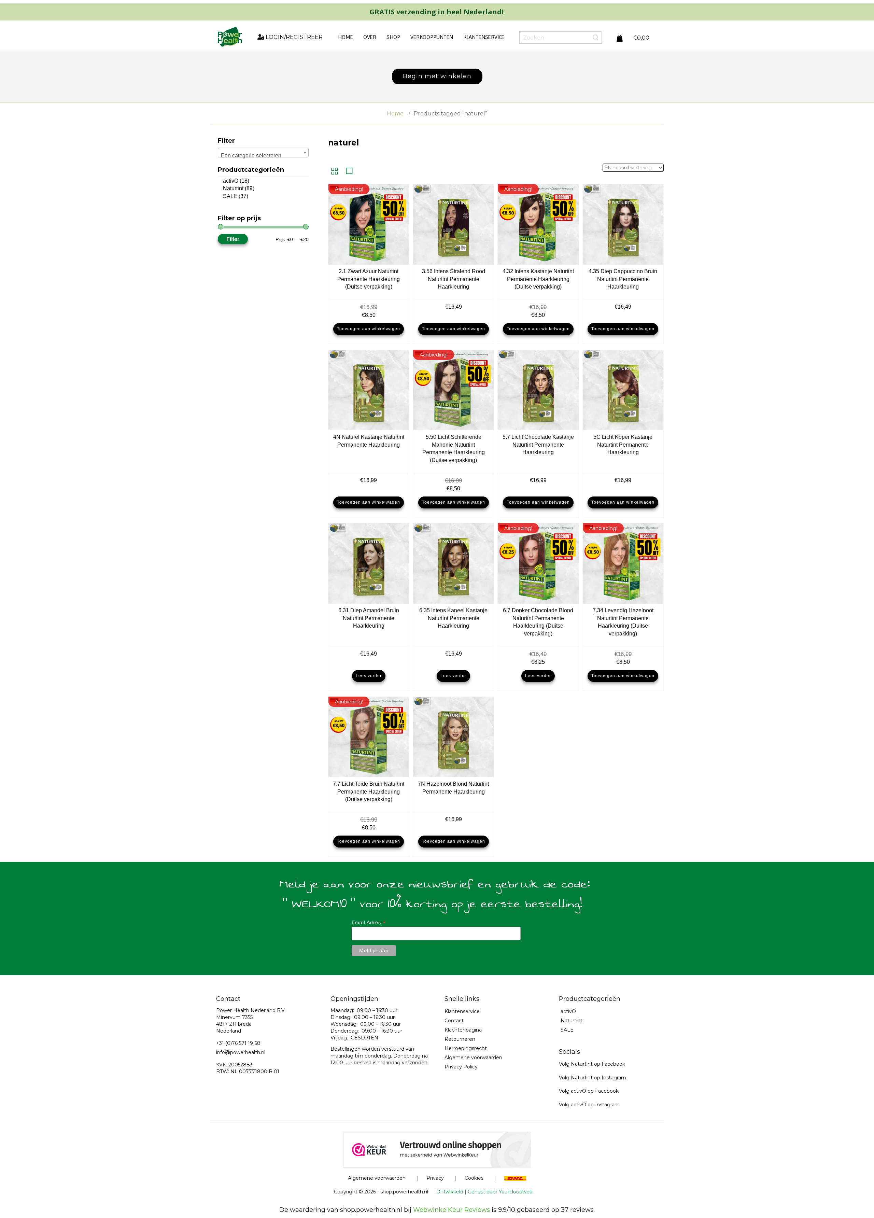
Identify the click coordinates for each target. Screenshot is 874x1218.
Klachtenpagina (463, 1030)
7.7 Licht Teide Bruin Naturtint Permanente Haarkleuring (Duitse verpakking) (368, 791)
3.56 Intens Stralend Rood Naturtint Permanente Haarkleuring (453, 279)
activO (230, 181)
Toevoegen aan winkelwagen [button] (368, 328)
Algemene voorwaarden (473, 1057)
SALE (230, 196)
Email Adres (369, 922)
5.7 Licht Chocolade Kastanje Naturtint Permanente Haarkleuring (538, 445)
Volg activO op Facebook (589, 1091)
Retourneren (460, 1039)
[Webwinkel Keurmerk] (437, 1149)
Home (395, 113)
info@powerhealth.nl (240, 1052)
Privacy (435, 1178)
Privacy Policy (461, 1067)
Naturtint (233, 188)
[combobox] (263, 152)
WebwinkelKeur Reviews (451, 1210)
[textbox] (263, 155)
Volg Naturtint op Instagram (592, 1078)
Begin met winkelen (437, 76)
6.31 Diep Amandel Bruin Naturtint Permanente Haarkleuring (368, 618)
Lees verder (369, 675)
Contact (454, 1021)
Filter (232, 239)
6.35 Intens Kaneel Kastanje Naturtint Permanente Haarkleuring (453, 618)
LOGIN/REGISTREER (293, 37)
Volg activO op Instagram (589, 1105)
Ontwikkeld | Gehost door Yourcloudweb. (485, 1192)
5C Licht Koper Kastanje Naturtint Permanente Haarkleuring (622, 445)
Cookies (474, 1178)
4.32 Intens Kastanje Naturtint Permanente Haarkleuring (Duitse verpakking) (538, 279)
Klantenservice (462, 1011)
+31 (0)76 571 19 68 (238, 1043)
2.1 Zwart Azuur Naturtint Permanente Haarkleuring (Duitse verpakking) (368, 279)
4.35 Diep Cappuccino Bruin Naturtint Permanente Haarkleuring (623, 279)
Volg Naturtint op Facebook (592, 1064)
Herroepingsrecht (466, 1048)
